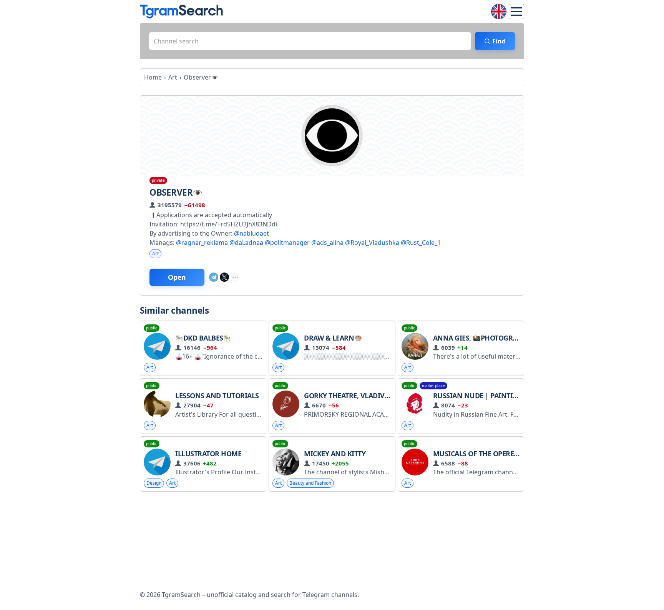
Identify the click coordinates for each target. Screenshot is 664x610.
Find (499, 41)
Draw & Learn (329, 337)
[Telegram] (213, 277)
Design (153, 483)
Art (155, 253)
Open (177, 277)
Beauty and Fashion (310, 483)
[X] (224, 277)
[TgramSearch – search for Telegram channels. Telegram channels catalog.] (181, 11)
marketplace (433, 385)
